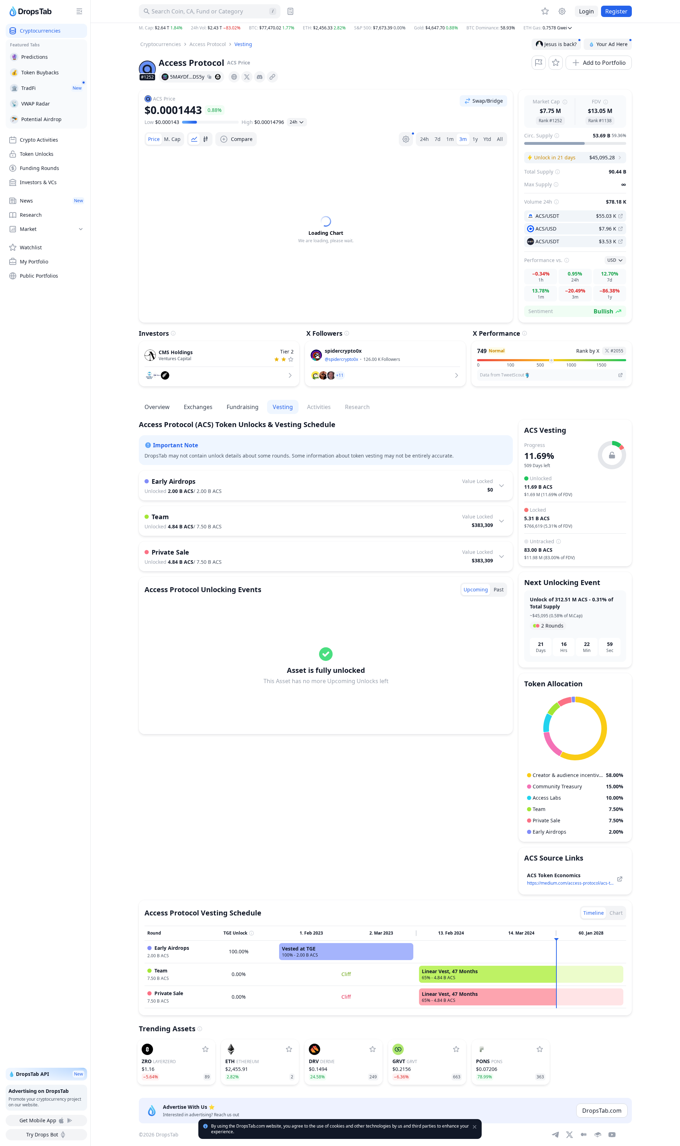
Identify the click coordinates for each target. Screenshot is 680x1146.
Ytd (487, 139)
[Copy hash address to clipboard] (209, 76)
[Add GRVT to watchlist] (456, 1049)
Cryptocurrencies (160, 44)
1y (475, 139)
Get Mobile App (37, 1120)
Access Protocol (207, 44)
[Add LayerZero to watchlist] (205, 1049)
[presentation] (234, 77)
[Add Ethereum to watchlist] (289, 1049)
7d (438, 139)
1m (450, 139)
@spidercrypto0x (341, 359)
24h (424, 139)
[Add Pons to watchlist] (539, 1049)
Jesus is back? (560, 44)
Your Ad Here (612, 44)
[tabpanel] (325, 230)
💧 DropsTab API (45, 1074)
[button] (385, 28)
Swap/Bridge (487, 100)
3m (463, 139)
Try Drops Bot (42, 1134)
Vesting (243, 44)
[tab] (154, 139)
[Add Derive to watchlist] (372, 1049)
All (500, 139)
